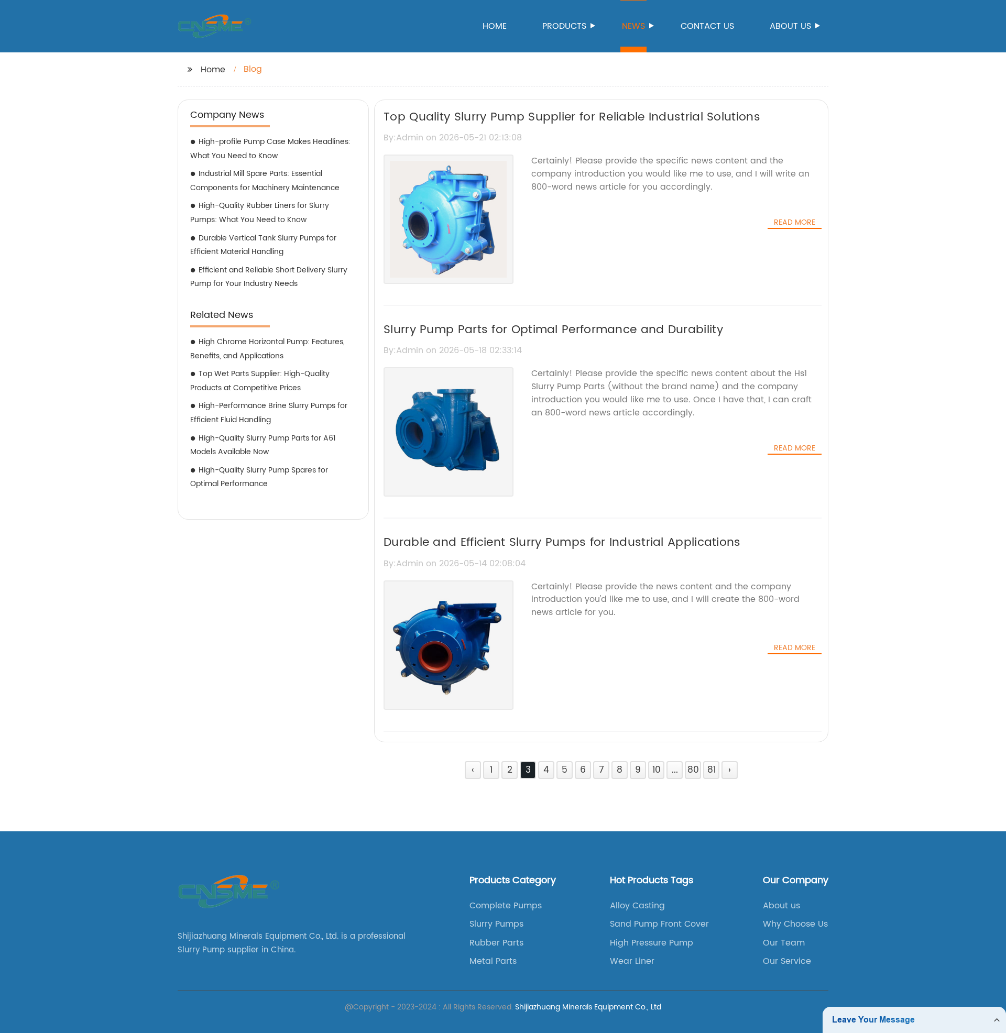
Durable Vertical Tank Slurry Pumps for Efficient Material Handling (263, 245)
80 (693, 770)
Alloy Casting (637, 905)
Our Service (787, 961)
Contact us (707, 26)
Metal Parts (493, 961)
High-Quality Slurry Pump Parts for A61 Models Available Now (263, 445)
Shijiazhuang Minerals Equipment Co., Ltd (588, 1007)
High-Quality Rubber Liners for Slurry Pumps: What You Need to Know (259, 213)
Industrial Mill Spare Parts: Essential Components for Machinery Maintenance (265, 181)
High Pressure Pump (651, 943)
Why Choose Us (795, 924)
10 (656, 770)
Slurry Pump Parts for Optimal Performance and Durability (553, 329)
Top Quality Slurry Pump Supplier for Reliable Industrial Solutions (572, 117)
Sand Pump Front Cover (659, 924)
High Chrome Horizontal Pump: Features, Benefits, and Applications (267, 349)
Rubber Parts (496, 943)
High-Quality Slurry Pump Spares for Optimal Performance (259, 477)
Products (564, 26)
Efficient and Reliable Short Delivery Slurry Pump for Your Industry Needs (268, 277)
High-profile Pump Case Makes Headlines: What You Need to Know (270, 149)
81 (711, 770)
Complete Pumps (505, 905)
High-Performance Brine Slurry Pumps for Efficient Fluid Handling (268, 413)
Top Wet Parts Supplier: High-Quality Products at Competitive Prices (260, 381)
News (633, 26)
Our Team (784, 943)
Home (495, 26)
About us (790, 26)
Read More (794, 222)
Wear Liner (632, 961)
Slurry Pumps (496, 924)
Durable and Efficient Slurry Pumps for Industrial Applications (562, 542)
